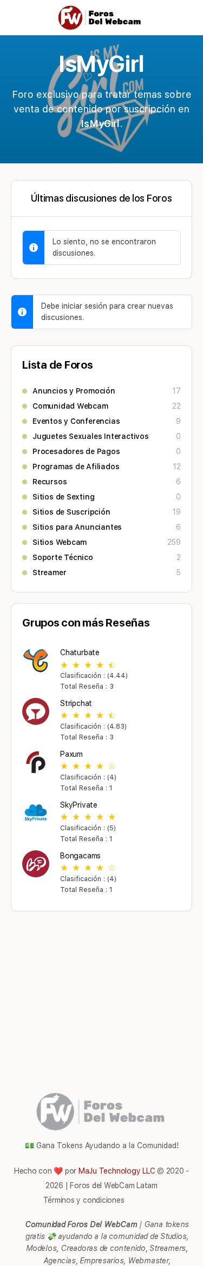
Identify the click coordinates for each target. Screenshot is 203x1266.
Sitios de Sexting (63, 496)
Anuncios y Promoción (73, 391)
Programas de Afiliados (75, 466)
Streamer (49, 572)
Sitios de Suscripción (71, 512)
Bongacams (80, 855)
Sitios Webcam (59, 542)
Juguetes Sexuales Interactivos (90, 436)
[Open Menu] (17, 17)
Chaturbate (80, 652)
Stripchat (76, 703)
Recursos (49, 481)
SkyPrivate (78, 805)
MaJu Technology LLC (116, 1171)
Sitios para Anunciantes (77, 527)
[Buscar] (182, 17)
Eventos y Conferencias (76, 421)
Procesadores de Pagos (76, 451)
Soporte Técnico (62, 557)
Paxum (71, 754)
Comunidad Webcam (70, 406)
